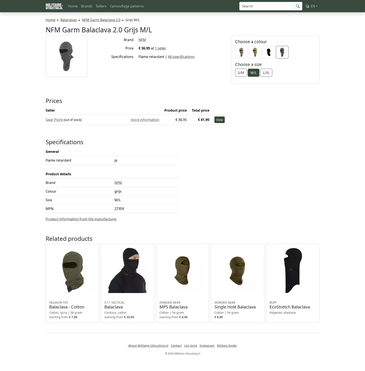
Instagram (207, 346)
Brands (87, 6)
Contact (176, 346)
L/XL (266, 72)
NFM (142, 39)
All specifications (181, 56)
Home (73, 6)
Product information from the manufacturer (81, 219)
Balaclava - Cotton (66, 305)
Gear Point (54, 119)
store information (145, 119)
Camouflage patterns (127, 6)
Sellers (101, 6)
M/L (254, 72)
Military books (227, 346)
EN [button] (313, 6)
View (219, 120)
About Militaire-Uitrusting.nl (148, 346)
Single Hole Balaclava (235, 305)
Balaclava (114, 305)
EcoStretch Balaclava (290, 305)
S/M (241, 72)
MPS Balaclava (173, 305)
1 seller (160, 48)
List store (190, 346)
